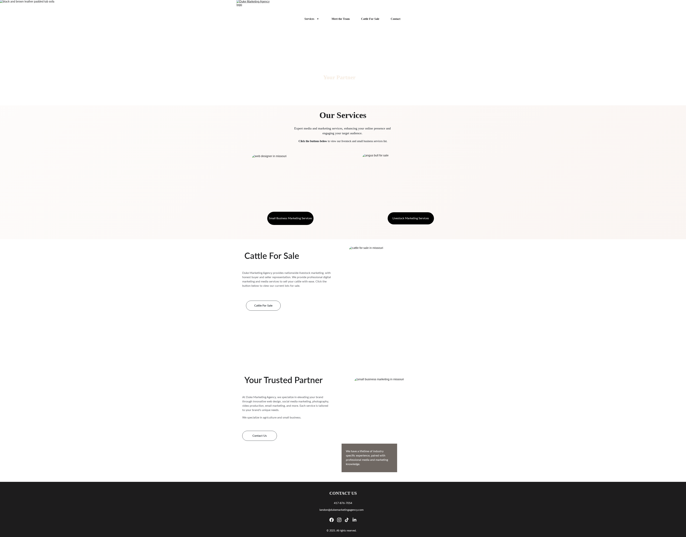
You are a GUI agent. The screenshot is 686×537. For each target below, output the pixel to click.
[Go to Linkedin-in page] (354, 520)
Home (289, 18)
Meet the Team (341, 18)
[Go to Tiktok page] (347, 520)
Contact (395, 18)
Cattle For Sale (370, 18)
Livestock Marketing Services (410, 218)
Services (309, 18)
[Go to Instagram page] (339, 520)
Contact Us (259, 435)
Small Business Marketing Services (290, 218)
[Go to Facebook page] (331, 520)
